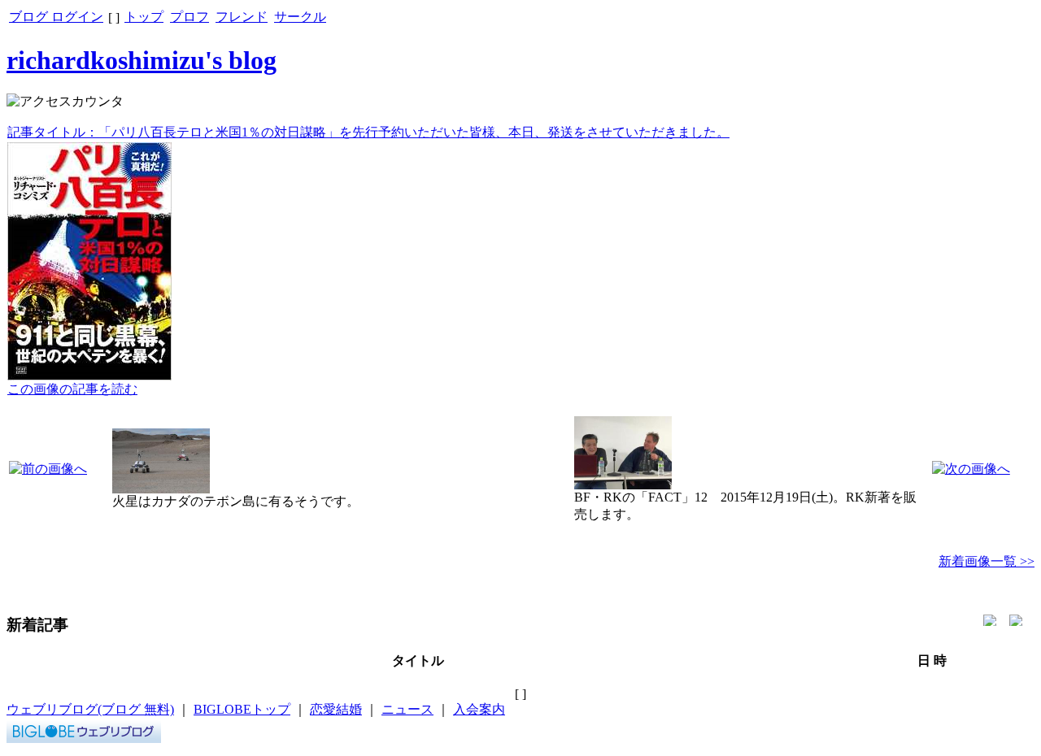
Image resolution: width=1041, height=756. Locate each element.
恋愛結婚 (336, 709)
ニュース (407, 709)
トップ (143, 17)
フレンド (242, 17)
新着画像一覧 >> (986, 561)
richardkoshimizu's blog (142, 60)
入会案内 (479, 709)
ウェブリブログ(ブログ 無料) (90, 709)
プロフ (189, 17)
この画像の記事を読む (72, 389)
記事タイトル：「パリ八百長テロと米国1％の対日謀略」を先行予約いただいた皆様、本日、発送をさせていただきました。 (368, 132)
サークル (300, 17)
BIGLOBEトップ (242, 709)
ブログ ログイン (56, 17)
